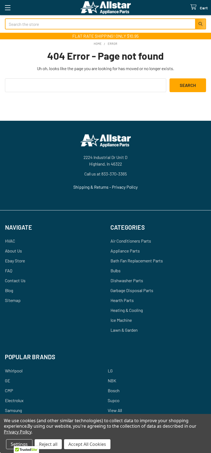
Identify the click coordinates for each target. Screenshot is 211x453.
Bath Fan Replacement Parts (136, 260)
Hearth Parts (122, 300)
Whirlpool (14, 370)
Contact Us (15, 280)
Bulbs (115, 270)
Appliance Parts (125, 250)
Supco (114, 400)
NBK (112, 380)
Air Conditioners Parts (130, 240)
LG (110, 370)
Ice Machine (121, 320)
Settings (19, 444)
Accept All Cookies (87, 444)
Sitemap (13, 300)
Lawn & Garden (124, 330)
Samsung (13, 410)
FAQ (8, 270)
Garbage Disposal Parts (131, 290)
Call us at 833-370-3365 (105, 173)
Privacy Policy (125, 187)
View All (115, 410)
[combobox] (105, 23)
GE (7, 380)
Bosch (114, 390)
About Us (13, 250)
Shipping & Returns (91, 187)
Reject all (48, 444)
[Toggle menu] (7, 7)
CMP (9, 390)
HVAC (10, 240)
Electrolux (14, 400)
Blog (9, 290)
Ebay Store (15, 260)
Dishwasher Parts (126, 280)
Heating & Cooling (126, 310)
